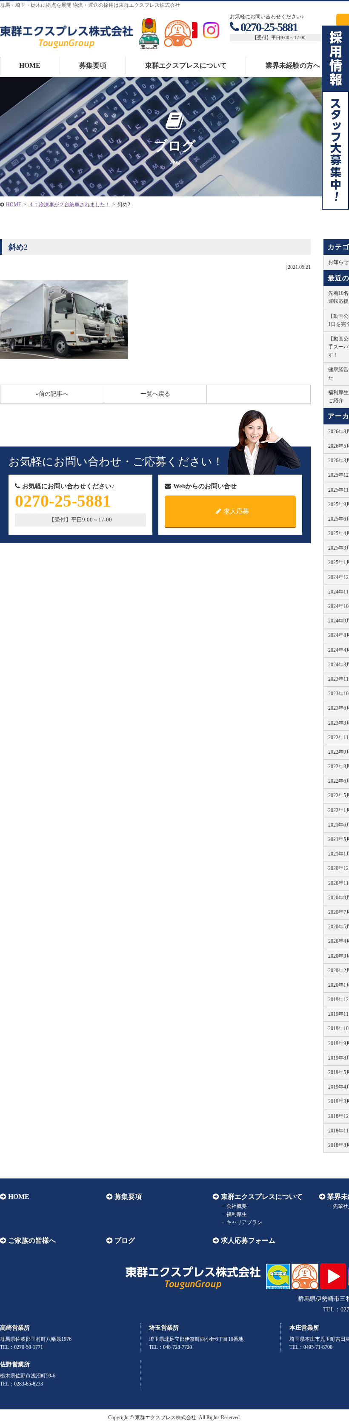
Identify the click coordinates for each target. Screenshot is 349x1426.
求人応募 (236, 511)
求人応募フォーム (248, 1240)
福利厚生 (236, 1214)
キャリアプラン (244, 1222)
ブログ (124, 1240)
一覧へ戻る (155, 394)
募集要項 (92, 65)
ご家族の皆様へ (32, 1240)
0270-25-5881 (269, 27)
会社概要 (236, 1206)
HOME (29, 65)
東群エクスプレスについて (186, 65)
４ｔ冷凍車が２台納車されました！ (69, 204)
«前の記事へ (52, 394)
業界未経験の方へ (293, 65)
